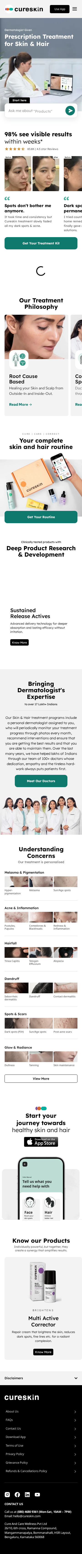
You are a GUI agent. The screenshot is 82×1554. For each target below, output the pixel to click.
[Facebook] (17, 1494)
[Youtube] (37, 1494)
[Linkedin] (27, 1494)
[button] (41, 1079)
